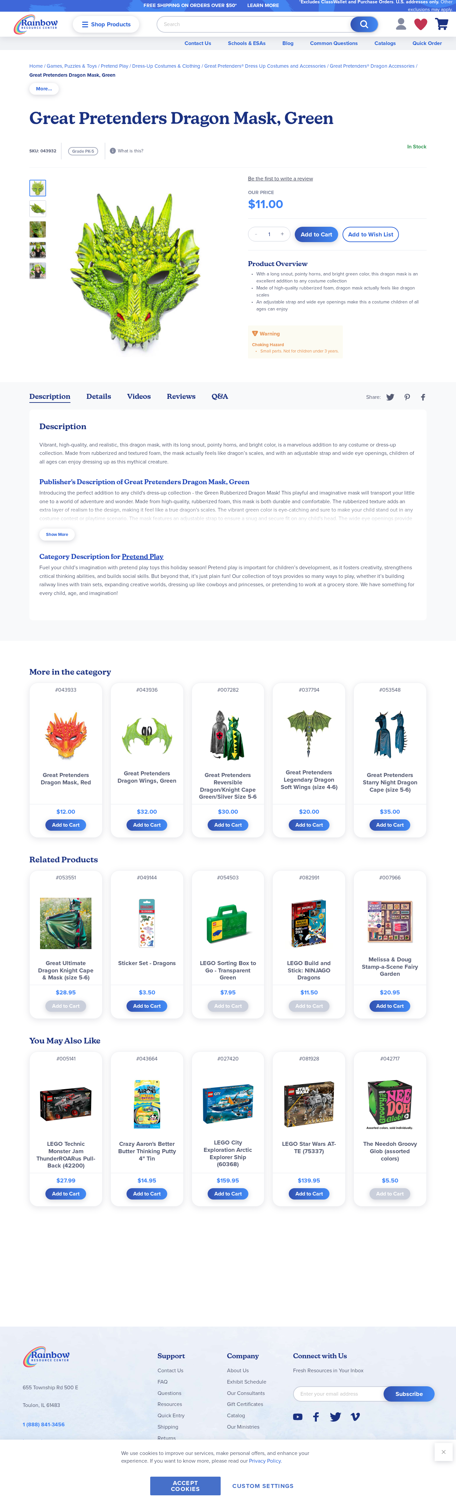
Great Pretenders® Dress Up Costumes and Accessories (265, 66)
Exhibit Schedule (246, 1382)
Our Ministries (243, 1427)
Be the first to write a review (280, 178)
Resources (170, 1404)
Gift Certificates (245, 1404)
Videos (139, 396)
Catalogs (385, 43)
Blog (287, 43)
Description (49, 396)
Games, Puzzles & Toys (72, 66)
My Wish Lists (420, 24)
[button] (401, 23)
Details (98, 396)
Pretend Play (114, 66)
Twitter (390, 397)
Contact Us (198, 43)
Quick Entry (171, 1415)
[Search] (364, 24)
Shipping (168, 1427)
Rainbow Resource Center (46, 1358)
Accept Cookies (185, 1486)
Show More (57, 534)
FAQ (163, 1382)
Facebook (423, 397)
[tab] (44, 89)
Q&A (220, 396)
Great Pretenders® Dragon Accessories (372, 66)
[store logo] (35, 24)
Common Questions (334, 43)
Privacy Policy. (265, 1461)
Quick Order (427, 43)
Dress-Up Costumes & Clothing (166, 66)
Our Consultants (246, 1393)
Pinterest (407, 397)
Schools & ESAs (247, 43)
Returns (167, 1438)
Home (36, 66)
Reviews (181, 396)
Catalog (236, 1415)
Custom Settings (263, 1486)
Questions (169, 1393)
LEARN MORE (263, 5)
